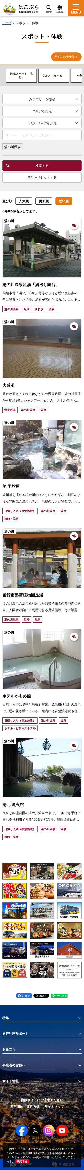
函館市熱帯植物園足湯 (22, 595)
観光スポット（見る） (21, 75)
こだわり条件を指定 (42, 123)
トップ (6, 23)
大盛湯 (8, 385)
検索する (42, 165)
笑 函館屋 (11, 486)
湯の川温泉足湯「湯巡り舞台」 (31, 284)
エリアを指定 (42, 111)
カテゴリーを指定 (42, 99)
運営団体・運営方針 (25, 1106)
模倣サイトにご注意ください (42, 1100)
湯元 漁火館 (13, 804)
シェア (25, 996)
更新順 (44, 201)
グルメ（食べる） (53, 75)
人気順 (24, 201)
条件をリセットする (42, 177)
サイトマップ (54, 1106)
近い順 (64, 201)
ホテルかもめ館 (16, 696)
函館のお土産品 (65, 57)
